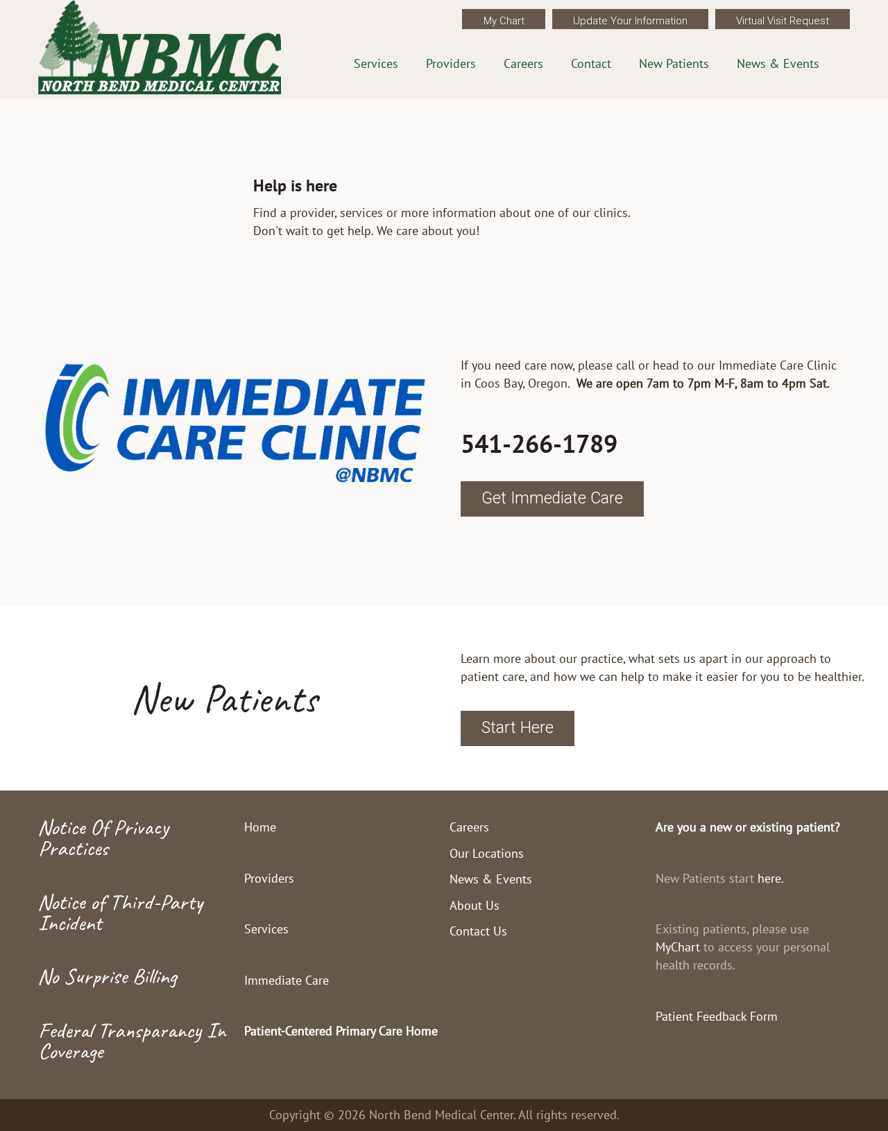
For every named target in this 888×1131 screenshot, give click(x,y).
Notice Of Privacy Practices (103, 837)
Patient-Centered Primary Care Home (341, 1031)
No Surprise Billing (107, 976)
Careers (523, 63)
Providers (451, 63)
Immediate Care (286, 980)
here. (771, 878)
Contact (591, 63)
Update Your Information (630, 21)
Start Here (517, 727)
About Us (475, 905)
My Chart (504, 21)
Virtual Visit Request (782, 21)
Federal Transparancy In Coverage (131, 1040)
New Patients (674, 63)
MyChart (678, 947)
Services (376, 63)
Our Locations (487, 853)
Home (260, 827)
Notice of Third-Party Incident (120, 912)
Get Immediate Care (552, 498)
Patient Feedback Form (717, 1016)
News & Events (778, 63)
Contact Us (478, 931)
